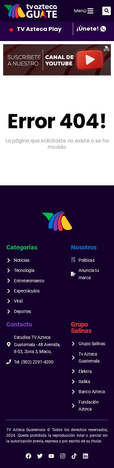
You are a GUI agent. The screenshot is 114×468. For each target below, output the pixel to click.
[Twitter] (40, 456)
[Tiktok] (74, 456)
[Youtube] (51, 456)
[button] (106, 11)
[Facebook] (28, 456)
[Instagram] (62, 456)
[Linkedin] (85, 456)
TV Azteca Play (39, 29)
